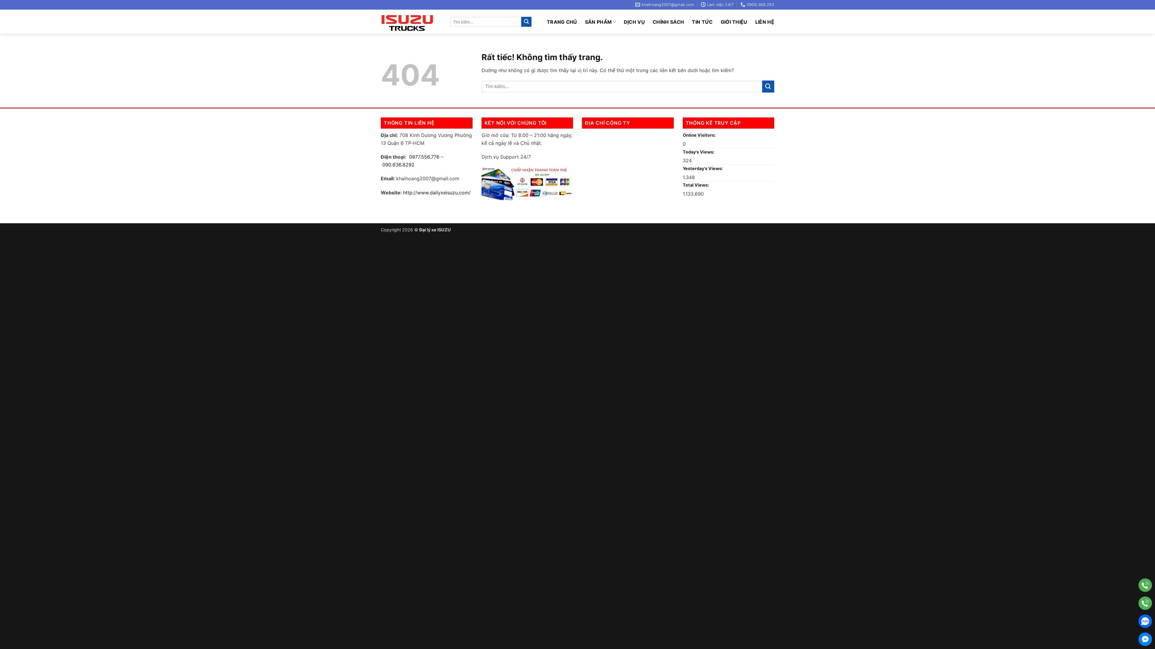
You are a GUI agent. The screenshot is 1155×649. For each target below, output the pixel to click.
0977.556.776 (424, 157)
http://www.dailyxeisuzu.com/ (437, 193)
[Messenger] (1145, 639)
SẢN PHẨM (598, 22)
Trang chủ (562, 22)
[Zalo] (1145, 621)
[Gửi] (526, 22)
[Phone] (1145, 585)
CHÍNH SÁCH (668, 22)
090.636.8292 (398, 165)
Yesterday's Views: (703, 168)
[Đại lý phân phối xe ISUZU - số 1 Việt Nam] (411, 21)
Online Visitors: (699, 135)
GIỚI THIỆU (734, 22)
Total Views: (696, 184)
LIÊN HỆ (764, 22)
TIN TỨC (702, 22)
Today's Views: (699, 151)
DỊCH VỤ (634, 22)
